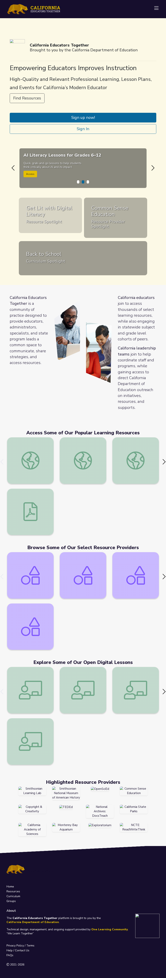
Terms (30, 945)
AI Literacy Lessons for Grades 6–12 (62, 155)
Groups (11, 901)
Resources (13, 891)
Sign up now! (83, 117)
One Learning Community (109, 929)
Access (30, 174)
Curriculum (13, 896)
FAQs (9, 955)
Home (10, 886)
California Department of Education (32, 922)
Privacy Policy (15, 945)
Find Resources (27, 98)
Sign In (83, 129)
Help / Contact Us (17, 950)
